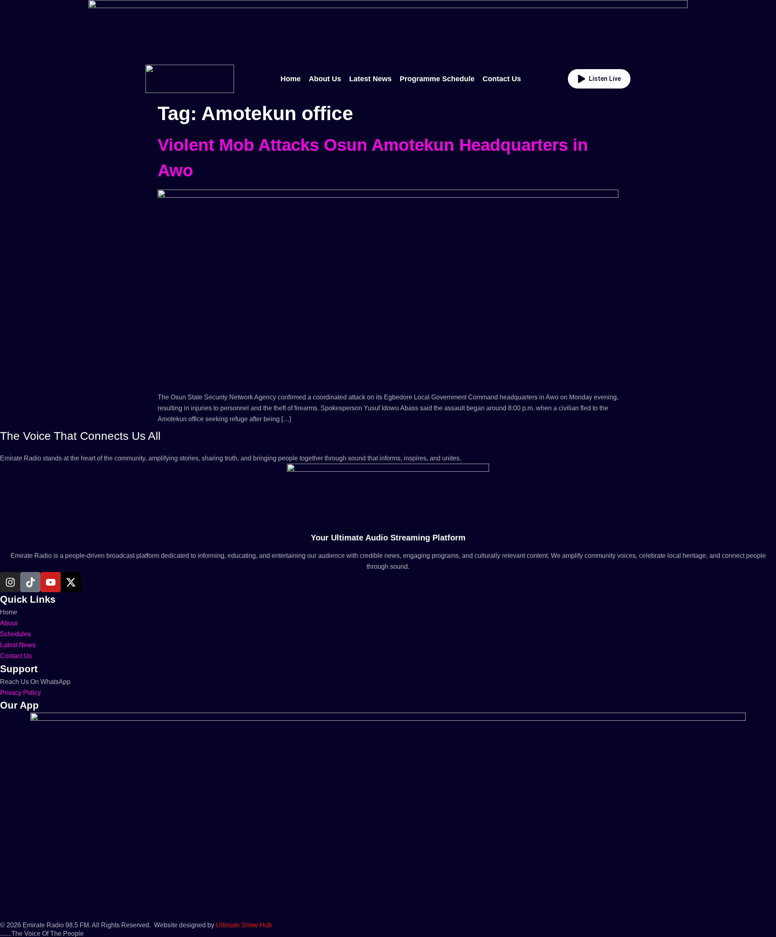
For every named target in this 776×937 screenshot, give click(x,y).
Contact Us (502, 79)
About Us (325, 79)
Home (290, 79)
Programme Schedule (437, 79)
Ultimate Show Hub (244, 925)
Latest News (370, 79)
